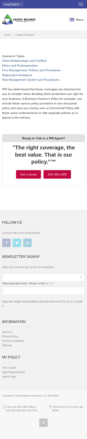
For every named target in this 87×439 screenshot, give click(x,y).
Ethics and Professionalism (20, 65)
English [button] (12, 4)
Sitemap (7, 345)
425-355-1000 (57, 174)
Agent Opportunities (13, 372)
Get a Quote (28, 174)
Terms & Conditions (13, 340)
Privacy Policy (10, 336)
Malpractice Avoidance (17, 75)
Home (7, 34)
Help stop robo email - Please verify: (24, 283)
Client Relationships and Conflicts (24, 60)
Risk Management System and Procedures (30, 79)
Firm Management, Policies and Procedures (31, 70)
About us (7, 332)
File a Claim (9, 367)
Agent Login (9, 376)
